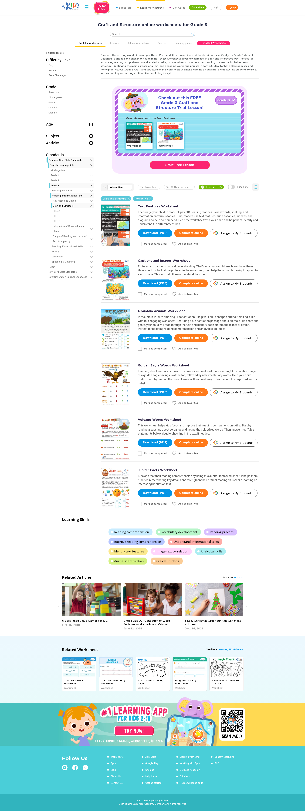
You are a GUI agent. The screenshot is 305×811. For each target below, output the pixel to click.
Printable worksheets (90, 43)
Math (52, 266)
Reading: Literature (62, 190)
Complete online (191, 233)
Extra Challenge (57, 75)
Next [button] (245, 606)
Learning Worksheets (230, 649)
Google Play (152, 763)
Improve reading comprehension (137, 542)
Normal (52, 70)
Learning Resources (151, 7)
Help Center (151, 776)
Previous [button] (59, 606)
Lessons (114, 43)
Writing (56, 251)
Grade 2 (52, 107)
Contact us (117, 782)
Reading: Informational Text (67, 195)
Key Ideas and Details (64, 200)
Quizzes (162, 43)
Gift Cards (178, 7)
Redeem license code (191, 782)
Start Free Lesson (179, 165)
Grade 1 (52, 102)
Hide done (243, 187)
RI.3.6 (57, 221)
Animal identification (129, 561)
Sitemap (149, 769)
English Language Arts (62, 165)
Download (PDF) (155, 233)
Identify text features (129, 551)
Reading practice (222, 532)
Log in (216, 7)
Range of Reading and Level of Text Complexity (69, 239)
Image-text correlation (172, 551)
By (104, 187)
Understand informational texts (196, 542)
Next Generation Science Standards (67, 276)
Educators (124, 7)
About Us (116, 776)
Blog (113, 769)
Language (57, 256)
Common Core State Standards (65, 160)
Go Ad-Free (198, 7)
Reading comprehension (131, 532)
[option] (91, 606)
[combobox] (119, 187)
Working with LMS (190, 756)
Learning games (183, 43)
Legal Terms (143, 800)
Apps (113, 763)
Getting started (153, 782)
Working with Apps (190, 763)
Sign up (232, 7)
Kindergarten (55, 97)
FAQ (216, 763)
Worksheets (117, 756)
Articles (238, 576)
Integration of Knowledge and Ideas (69, 228)
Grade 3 (52, 112)
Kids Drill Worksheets (214, 43)
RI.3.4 (57, 210)
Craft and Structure (63, 205)
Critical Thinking (167, 561)
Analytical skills (211, 551)
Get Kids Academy (190, 769)
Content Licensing (224, 756)
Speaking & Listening (63, 261)
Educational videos (138, 43)
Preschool (54, 92)
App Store (150, 756)
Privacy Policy (160, 800)
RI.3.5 (57, 215)
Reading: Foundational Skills (67, 246)
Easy (51, 65)
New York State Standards (62, 271)
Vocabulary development (179, 532)
